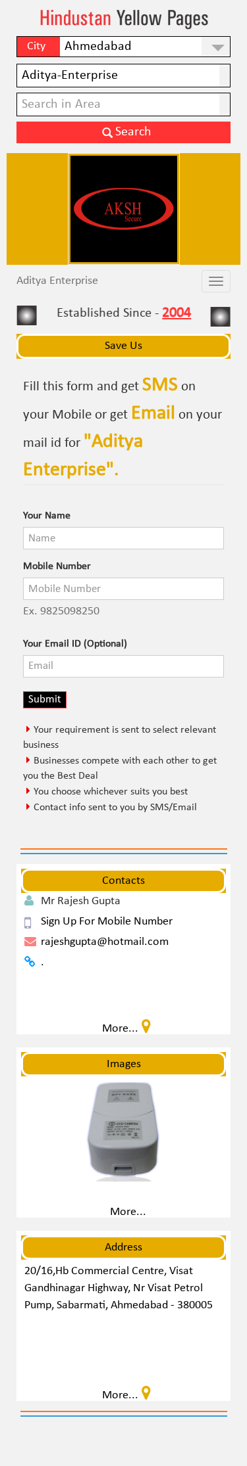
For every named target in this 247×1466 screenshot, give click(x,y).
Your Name (46, 516)
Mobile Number (57, 566)
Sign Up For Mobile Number (107, 921)
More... (128, 1212)
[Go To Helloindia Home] (124, 20)
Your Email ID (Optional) (75, 644)
